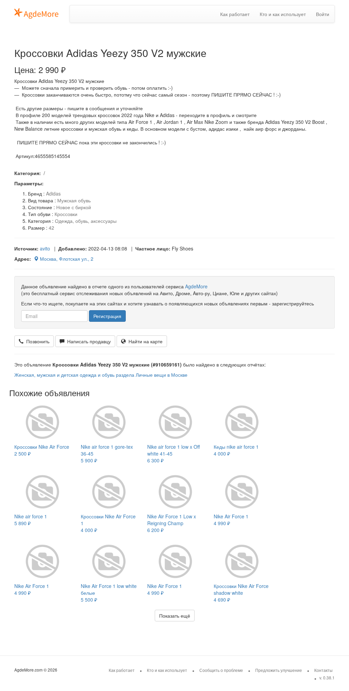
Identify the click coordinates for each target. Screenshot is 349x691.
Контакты (323, 670)
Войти (322, 14)
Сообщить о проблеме (221, 670)
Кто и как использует (283, 14)
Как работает (234, 14)
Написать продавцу (87, 341)
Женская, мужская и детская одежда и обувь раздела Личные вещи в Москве (100, 374)
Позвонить (36, 341)
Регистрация (107, 316)
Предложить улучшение (278, 670)
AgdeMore (196, 286)
